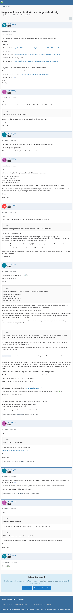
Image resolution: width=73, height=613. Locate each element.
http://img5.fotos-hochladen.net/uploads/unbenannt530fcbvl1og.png (36, 61)
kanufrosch (7, 356)
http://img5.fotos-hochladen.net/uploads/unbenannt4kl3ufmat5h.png (36, 54)
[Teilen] (70, 18)
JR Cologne (6, 15)
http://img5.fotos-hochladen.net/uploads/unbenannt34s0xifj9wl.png (35, 48)
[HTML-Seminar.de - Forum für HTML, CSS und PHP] (4, 2)
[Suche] (61, 2)
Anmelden (26, 588)
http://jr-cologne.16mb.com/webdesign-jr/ (35, 74)
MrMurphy (20, 461)
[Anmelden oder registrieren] (66, 2)
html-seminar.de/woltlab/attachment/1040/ (15, 450)
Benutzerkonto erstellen (42, 588)
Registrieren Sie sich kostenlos (48, 581)
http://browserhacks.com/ (32, 388)
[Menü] (70, 2)
